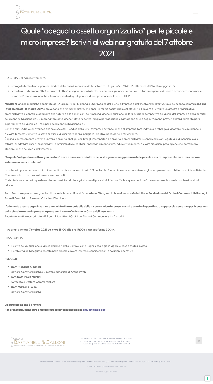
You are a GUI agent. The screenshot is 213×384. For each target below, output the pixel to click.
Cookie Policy (112, 372)
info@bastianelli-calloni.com (117, 367)
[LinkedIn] (199, 340)
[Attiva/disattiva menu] (195, 12)
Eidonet (126, 344)
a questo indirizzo (94, 309)
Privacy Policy (101, 372)
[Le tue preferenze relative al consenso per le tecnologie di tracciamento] (208, 378)
